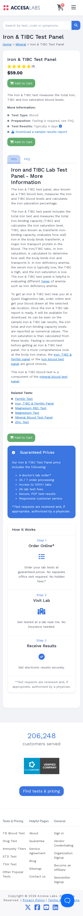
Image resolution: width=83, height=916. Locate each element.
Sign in (59, 833)
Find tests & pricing (41, 791)
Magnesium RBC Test (30, 408)
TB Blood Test (14, 833)
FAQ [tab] (27, 159)
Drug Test (10, 841)
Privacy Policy (34, 900)
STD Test (10, 856)
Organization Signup (63, 855)
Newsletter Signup (62, 880)
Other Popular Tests (13, 874)
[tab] (13, 159)
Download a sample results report (40, 132)
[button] (60, 126)
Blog (32, 861)
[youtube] (46, 908)
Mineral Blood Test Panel (34, 417)
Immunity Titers (14, 848)
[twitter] (28, 908)
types (45, 281)
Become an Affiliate (62, 867)
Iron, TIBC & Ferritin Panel (34, 403)
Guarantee (36, 841)
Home (7, 44)
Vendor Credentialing (63, 843)
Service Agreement (37, 851)
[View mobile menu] (73, 7)
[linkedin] (55, 908)
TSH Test (10, 864)
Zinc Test (22, 422)
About (33, 833)
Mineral (20, 44)
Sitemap (35, 868)
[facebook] (37, 908)
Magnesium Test (27, 412)
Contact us (37, 876)
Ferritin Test (24, 399)
